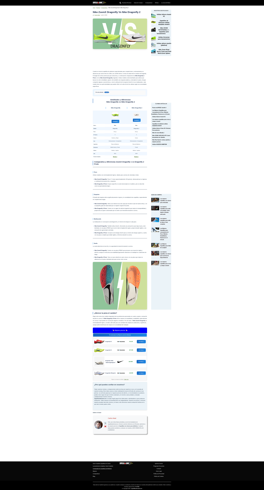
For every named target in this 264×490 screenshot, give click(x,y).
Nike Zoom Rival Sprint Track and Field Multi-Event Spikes (164, 51)
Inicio (94, 7)
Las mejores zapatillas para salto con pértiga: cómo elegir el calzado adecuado (165, 210)
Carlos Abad (97, 15)
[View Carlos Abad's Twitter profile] (105, 423)
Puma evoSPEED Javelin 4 (159, 107)
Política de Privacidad (159, 473)
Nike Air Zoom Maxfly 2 (158, 132)
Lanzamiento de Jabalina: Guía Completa (103, 466)
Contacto (159, 468)
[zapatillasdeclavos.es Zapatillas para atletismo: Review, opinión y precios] (100, 2)
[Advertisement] (120, 60)
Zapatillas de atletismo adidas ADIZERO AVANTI (164, 22)
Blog (94, 476)
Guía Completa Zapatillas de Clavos (101, 463)
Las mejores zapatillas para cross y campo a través (165, 263)
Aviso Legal (159, 471)
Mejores (95, 471)
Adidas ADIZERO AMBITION (159, 144)
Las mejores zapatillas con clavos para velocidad (165, 200)
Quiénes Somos (159, 463)
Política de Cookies (159, 476)
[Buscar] (120, 3)
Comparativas (104, 7)
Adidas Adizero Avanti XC (159, 116)
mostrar (106, 92)
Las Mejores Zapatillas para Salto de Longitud (165, 245)
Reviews (98, 7)
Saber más (126, 379)
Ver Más (137, 486)
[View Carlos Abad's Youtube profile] (105, 426)
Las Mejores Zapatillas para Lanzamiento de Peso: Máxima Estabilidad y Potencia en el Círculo (160, 112)
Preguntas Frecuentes (158, 466)
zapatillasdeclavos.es (136, 488)
